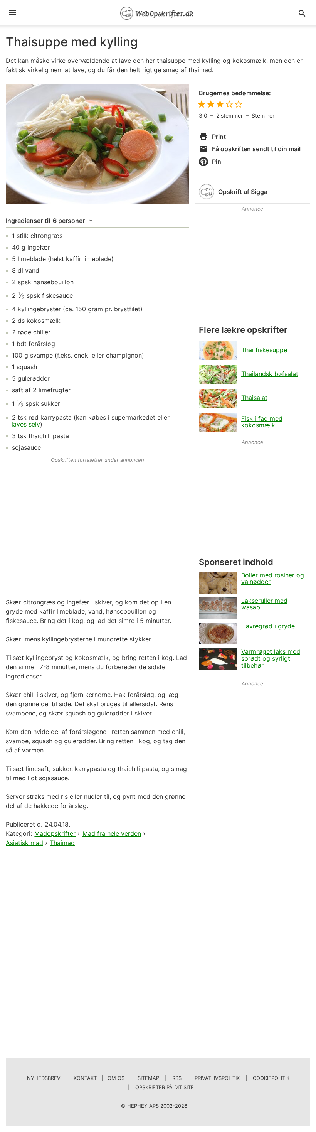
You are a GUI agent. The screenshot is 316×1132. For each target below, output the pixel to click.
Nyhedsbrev (44, 1078)
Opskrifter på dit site (164, 1087)
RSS (177, 1078)
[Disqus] (97, 947)
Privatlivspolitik (217, 1078)
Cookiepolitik (271, 1078)
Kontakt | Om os (99, 1078)
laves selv (26, 424)
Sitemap (148, 1078)
